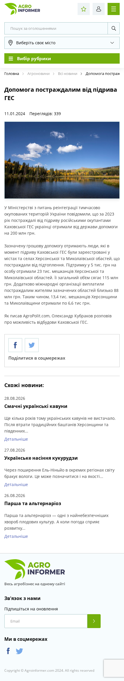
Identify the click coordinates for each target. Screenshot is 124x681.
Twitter (19, 651)
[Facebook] (15, 345)
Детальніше (16, 439)
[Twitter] (32, 345)
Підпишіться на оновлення (31, 609)
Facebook (8, 651)
